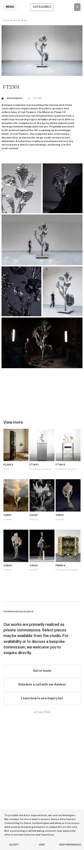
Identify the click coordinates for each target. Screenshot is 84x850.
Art (25, 20)
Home (6, 20)
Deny (42, 845)
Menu (10, 7)
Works (16, 20)
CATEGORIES (42, 7)
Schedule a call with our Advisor (42, 684)
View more (13, 423)
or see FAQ (42, 712)
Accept (14, 845)
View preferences (70, 845)
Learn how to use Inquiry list (42, 698)
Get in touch (42, 671)
